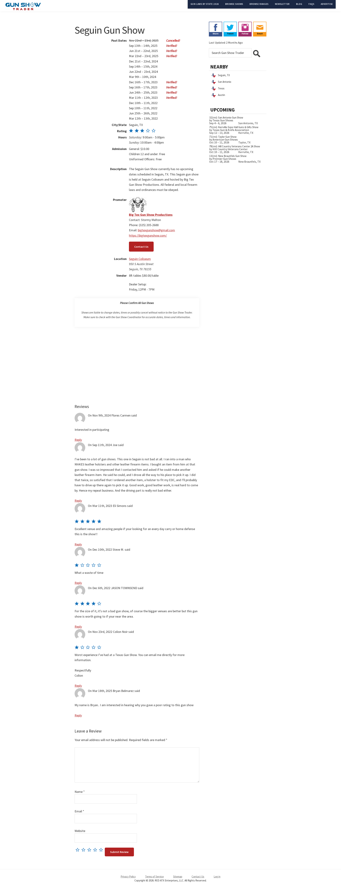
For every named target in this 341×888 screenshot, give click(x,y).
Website (80, 831)
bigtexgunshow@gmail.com (156, 230)
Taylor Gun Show (227, 136)
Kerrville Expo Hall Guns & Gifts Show (238, 127)
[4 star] (96, 850)
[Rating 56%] (142, 131)
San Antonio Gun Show (230, 117)
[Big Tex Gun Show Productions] (138, 200)
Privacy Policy (128, 876)
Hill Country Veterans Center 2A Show (239, 146)
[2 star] (84, 850)
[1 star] (78, 850)
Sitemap (177, 876)
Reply (78, 440)
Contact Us (141, 246)
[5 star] (102, 850)
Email (79, 811)
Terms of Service (154, 876)
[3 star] (90, 850)
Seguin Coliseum (140, 259)
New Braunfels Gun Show (232, 156)
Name (80, 792)
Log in (217, 876)
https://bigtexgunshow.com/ (148, 235)
